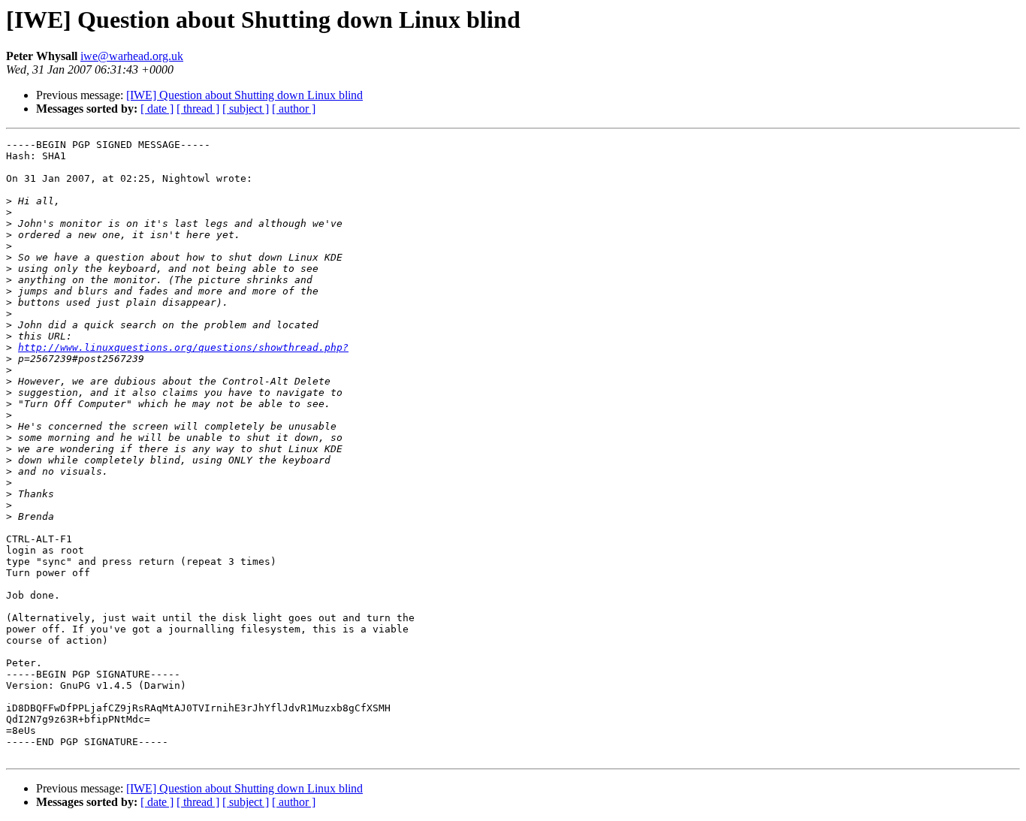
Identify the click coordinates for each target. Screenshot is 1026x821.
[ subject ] (245, 108)
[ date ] (157, 108)
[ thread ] (198, 108)
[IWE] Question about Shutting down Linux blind (244, 95)
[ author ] (293, 108)
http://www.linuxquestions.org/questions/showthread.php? (183, 347)
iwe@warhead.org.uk (131, 56)
